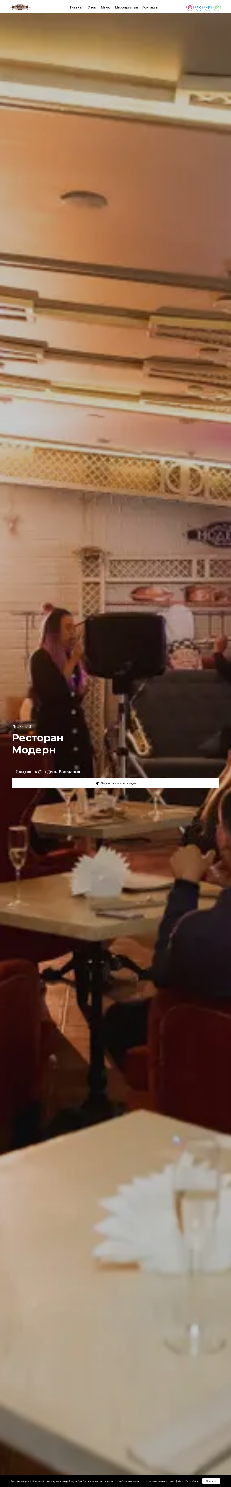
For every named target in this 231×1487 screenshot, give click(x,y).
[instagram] (190, 7)
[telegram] (208, 7)
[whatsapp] (217, 7)
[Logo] (20, 7)
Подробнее (192, 1481)
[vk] (199, 7)
